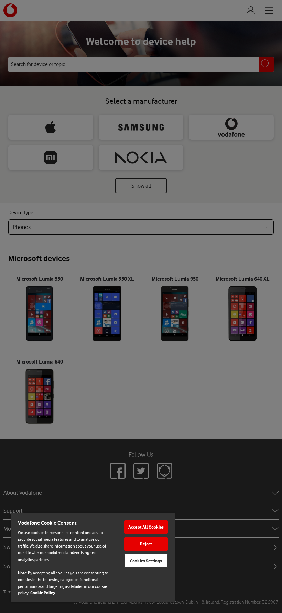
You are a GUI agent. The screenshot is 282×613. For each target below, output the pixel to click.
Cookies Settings (146, 560)
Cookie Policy (42, 592)
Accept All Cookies (146, 527)
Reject (146, 543)
